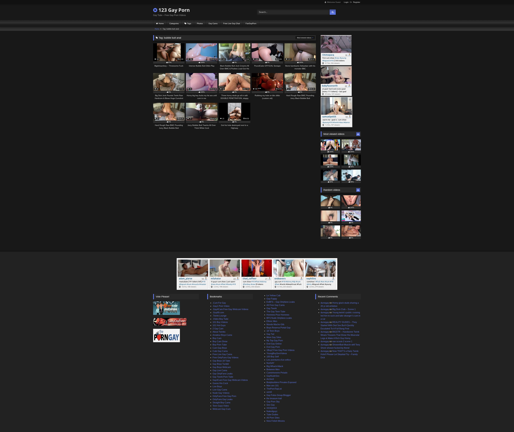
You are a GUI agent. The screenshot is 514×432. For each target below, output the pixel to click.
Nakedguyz (272, 411)
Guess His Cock (220, 383)
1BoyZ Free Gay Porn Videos (280, 350)
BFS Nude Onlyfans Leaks (279, 318)
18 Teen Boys (273, 331)
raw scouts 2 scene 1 (342, 341)
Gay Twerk (272, 308)
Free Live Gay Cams (222, 354)
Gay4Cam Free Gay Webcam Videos (230, 380)
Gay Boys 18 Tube (221, 361)
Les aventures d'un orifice (279, 360)
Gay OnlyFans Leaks (223, 373)
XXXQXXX (272, 408)
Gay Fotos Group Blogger (279, 395)
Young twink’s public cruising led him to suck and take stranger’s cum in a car (340, 315)
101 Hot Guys (219, 325)
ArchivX (270, 379)
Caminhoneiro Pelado (277, 373)
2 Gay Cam (218, 328)
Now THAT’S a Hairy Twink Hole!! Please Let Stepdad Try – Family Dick (339, 354)
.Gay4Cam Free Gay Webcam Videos (230, 309)
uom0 (269, 392)
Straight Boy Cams (221, 402)
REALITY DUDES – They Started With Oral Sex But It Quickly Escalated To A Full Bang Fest (339, 325)
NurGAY (270, 363)
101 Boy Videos (220, 322)
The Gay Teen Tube (276, 311)
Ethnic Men (272, 321)
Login (346, 2)
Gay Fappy (272, 299)
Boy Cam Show (220, 341)
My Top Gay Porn (275, 340)
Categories (174, 23)
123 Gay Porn (173, 10)
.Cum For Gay (219, 303)
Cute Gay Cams (220, 351)
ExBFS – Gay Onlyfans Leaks (281, 302)
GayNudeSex (273, 376)
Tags (189, 23)
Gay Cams (213, 23)
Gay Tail (270, 334)
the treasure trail (274, 398)
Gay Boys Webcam (222, 367)
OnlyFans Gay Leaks (223, 399)
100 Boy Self (273, 356)
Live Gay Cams (220, 390)
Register (356, 2)
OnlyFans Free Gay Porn (224, 396)
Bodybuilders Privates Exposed (281, 382)
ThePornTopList (274, 389)
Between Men (273, 369)
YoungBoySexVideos (277, 353)
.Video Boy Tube (220, 319)
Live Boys (217, 386)
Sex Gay (271, 405)
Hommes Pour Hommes (278, 315)
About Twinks (219, 332)
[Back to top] (506, 424)
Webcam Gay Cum (221, 409)
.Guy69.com (218, 312)
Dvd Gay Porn (273, 347)
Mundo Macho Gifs (275, 324)
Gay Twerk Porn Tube (223, 377)
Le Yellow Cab (273, 295)
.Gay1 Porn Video (221, 306)
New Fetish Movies (276, 421)
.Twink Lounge (219, 316)
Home (161, 23)
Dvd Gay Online (274, 344)
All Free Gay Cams (276, 305)
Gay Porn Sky (273, 402)
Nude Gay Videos (221, 393)
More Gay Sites (274, 337)
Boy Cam (217, 338)
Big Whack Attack (275, 366)
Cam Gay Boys (220, 348)
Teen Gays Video (221, 406)
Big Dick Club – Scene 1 (344, 309)
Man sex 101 (273, 385)
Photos (200, 23)
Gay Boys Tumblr (221, 364)
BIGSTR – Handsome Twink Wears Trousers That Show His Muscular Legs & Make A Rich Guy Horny (340, 335)
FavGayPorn (251, 23)
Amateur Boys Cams (222, 335)
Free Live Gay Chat (231, 23)
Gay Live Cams (220, 370)
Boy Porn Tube (220, 345)
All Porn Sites (273, 418)
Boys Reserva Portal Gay (278, 328)
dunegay (325, 303)
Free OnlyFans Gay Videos (225, 357)
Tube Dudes (272, 414)
